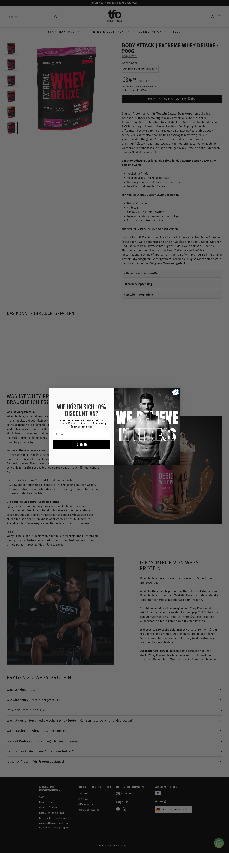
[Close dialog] (176, 392)
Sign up (82, 444)
